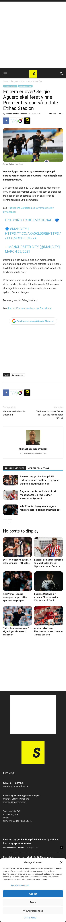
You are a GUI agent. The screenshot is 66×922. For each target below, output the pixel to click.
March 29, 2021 (17, 251)
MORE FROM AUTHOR (38, 468)
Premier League (18, 81)
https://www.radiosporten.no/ (20, 120)
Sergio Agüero (17, 375)
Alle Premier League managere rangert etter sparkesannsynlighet (15, 597)
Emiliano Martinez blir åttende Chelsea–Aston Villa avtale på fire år (46, 597)
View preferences (33, 910)
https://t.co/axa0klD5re (26, 233)
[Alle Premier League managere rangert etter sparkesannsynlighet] (10, 509)
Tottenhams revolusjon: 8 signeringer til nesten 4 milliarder (16, 631)
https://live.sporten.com (27, 120)
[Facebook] (6, 120)
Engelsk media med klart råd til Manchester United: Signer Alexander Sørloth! (38, 495)
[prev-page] (5, 521)
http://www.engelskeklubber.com (33, 453)
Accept (33, 893)
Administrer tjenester (20, 885)
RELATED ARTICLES (14, 468)
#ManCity (18, 229)
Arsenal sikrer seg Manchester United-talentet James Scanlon (48, 631)
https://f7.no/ (13, 120)
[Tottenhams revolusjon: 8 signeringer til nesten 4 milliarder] (17, 616)
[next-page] (10, 521)
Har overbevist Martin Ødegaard (14, 413)
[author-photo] (33, 444)
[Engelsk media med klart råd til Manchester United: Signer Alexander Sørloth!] (10, 495)
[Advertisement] (33, 35)
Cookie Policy (30, 918)
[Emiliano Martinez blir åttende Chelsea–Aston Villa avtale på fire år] (48, 581)
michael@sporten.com (14, 801)
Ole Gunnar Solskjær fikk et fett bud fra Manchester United (49, 414)
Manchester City (35, 81)
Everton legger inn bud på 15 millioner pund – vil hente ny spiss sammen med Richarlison (39, 480)
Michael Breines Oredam (16, 113)
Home (5, 81)
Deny (33, 902)
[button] (61, 862)
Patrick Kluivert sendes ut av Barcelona (29, 308)
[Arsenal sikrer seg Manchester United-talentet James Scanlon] (48, 616)
